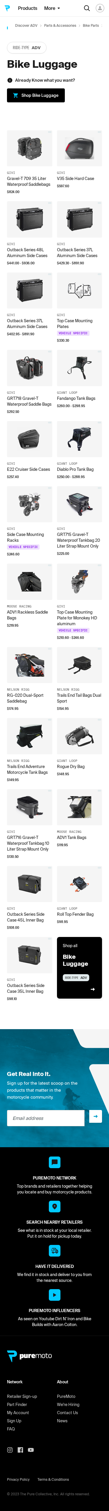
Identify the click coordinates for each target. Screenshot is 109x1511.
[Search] (87, 8)
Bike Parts (91, 25)
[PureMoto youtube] (33, 1450)
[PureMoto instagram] (12, 1450)
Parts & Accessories (60, 25)
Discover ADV (26, 25)
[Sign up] (95, 1116)
